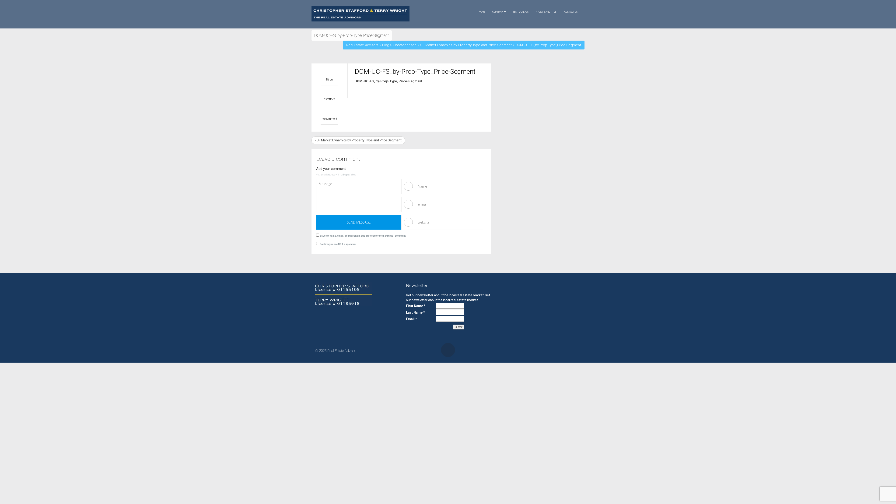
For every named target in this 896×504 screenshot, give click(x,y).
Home (482, 11)
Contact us (571, 11)
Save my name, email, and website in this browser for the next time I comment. (363, 235)
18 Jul (329, 79)
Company (498, 11)
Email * (411, 319)
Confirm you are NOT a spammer (337, 244)
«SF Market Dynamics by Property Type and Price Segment (358, 140)
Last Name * (415, 312)
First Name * (415, 306)
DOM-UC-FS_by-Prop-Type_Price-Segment (388, 81)
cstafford (329, 99)
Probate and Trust (546, 11)
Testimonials (520, 11)
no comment (329, 118)
